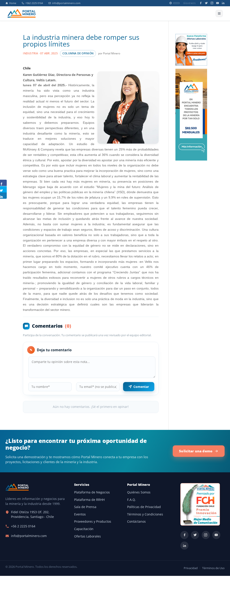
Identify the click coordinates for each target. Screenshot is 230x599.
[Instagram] (211, 3)
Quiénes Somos (138, 492)
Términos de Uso (213, 568)
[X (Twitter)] (206, 3)
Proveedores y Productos (92, 521)
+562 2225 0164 (34, 3)
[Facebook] (200, 3)
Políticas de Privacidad (144, 507)
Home (12, 3)
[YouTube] (217, 3)
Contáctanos (136, 521)
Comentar (141, 387)
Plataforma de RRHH (89, 500)
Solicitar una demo (195, 451)
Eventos (80, 514)
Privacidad (191, 568)
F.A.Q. (131, 500)
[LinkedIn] (223, 3)
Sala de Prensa (85, 507)
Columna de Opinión (77, 53)
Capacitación (83, 529)
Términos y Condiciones (145, 514)
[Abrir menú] (219, 13)
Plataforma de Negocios (92, 492)
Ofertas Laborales (87, 536)
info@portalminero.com (66, 3)
